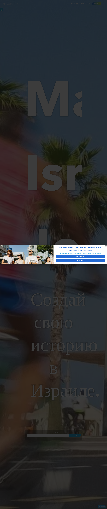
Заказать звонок (80, 260)
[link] (106, 246)
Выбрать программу (80, 256)
